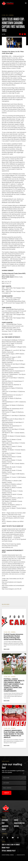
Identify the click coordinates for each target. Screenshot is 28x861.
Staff (3, 823)
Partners (16, 826)
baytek (23, 854)
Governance (5, 820)
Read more (6, 649)
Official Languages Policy (9, 851)
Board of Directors (19, 823)
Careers (4, 829)
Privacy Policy (6, 848)
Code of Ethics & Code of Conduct (11, 845)
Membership (5, 826)
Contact (16, 820)
